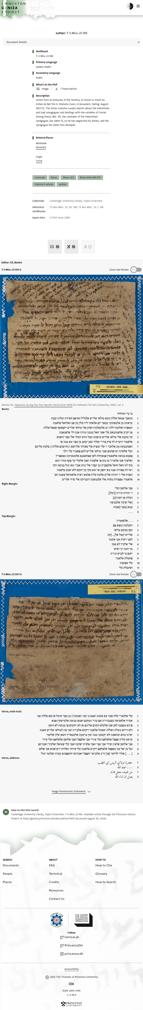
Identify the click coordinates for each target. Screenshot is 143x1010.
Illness (54, 177)
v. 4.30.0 (71, 995)
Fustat (39, 160)
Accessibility (72, 969)
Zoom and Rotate (119, 269)
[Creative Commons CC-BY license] (71, 984)
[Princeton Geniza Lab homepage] (59, 920)
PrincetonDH (74, 946)
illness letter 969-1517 (90, 177)
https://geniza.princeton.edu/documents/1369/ (49, 818)
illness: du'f (68, 177)
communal (40, 177)
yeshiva (62, 184)
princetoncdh (74, 954)
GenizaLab (72, 937)
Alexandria (41, 147)
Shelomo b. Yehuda (44, 184)
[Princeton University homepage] (71, 1004)
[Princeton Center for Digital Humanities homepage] (83, 920)
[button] (14, 9)
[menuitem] (11, 865)
